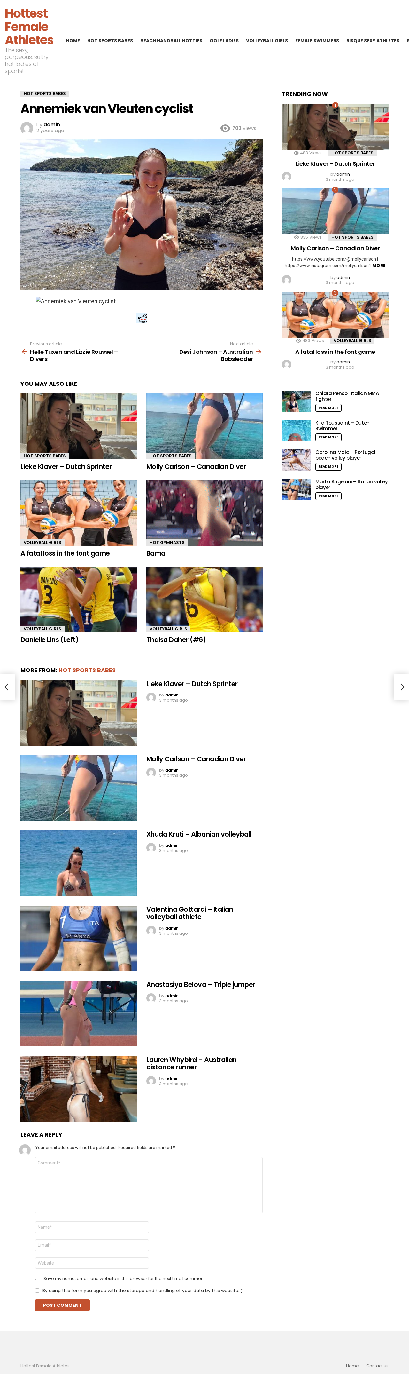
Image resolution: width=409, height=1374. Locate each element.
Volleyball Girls (267, 40)
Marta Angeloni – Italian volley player (351, 484)
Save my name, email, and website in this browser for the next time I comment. (124, 1278)
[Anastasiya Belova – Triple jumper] (78, 1013)
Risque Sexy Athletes (372, 40)
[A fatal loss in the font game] (78, 513)
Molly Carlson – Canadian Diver (196, 466)
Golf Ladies (224, 40)
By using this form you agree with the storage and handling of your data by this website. (142, 1290)
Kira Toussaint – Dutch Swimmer (342, 425)
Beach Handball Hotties (171, 40)
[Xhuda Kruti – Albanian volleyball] (78, 863)
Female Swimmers (317, 40)
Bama (156, 553)
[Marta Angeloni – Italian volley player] (296, 489)
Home (73, 40)
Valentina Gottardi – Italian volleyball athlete (189, 913)
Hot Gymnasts (167, 542)
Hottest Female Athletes (29, 26)
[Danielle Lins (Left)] (78, 599)
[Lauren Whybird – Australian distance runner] (78, 1089)
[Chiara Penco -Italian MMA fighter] (296, 401)
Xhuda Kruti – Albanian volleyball (198, 834)
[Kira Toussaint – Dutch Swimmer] (296, 430)
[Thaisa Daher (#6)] (204, 599)
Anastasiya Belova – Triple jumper (200, 984)
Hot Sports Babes (110, 40)
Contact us (377, 1366)
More (379, 265)
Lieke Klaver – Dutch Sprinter (66, 466)
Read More (328, 407)
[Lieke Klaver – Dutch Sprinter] (78, 426)
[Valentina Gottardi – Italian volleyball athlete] (78, 938)
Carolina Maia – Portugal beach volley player (345, 455)
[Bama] (204, 513)
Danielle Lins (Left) (49, 639)
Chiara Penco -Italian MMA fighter (347, 396)
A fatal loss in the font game (65, 553)
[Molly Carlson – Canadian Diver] (204, 426)
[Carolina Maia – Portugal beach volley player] (296, 460)
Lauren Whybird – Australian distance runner (191, 1063)
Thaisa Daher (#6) (176, 639)
